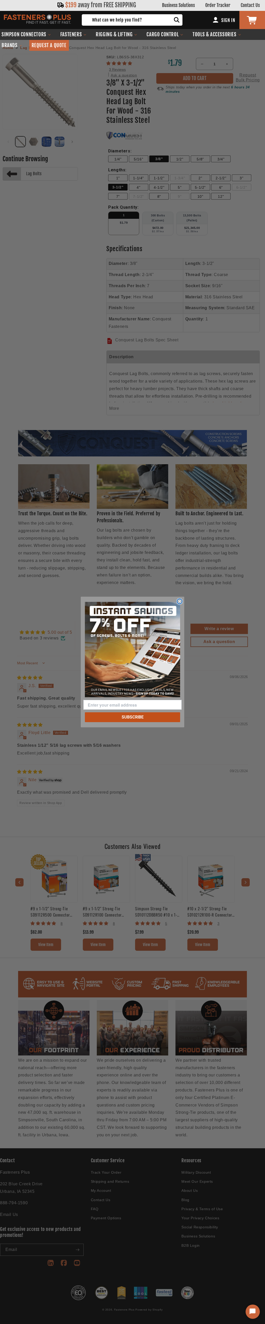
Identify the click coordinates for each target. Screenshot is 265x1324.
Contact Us (250, 5)
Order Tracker (217, 5)
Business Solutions (178, 5)
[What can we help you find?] (176, 20)
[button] (73, 34)
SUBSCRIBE (133, 717)
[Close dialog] (179, 601)
